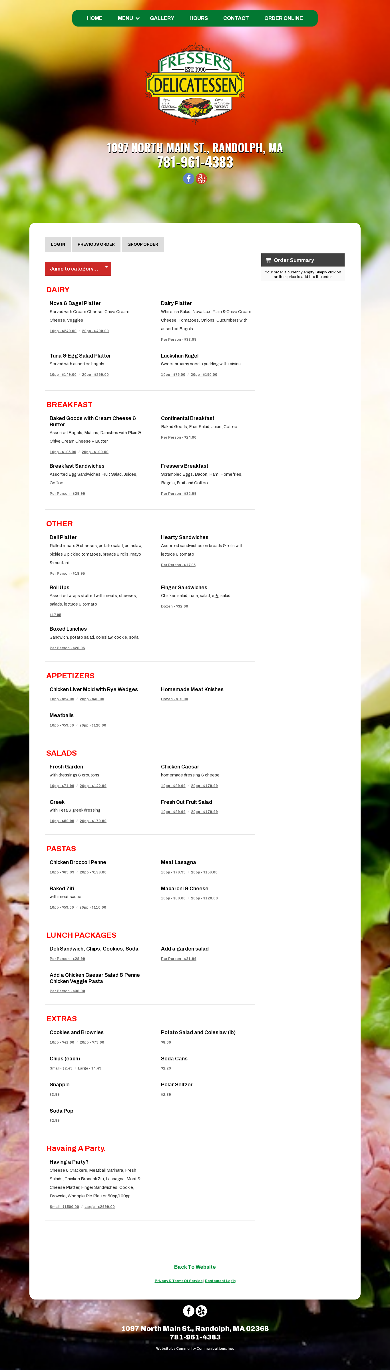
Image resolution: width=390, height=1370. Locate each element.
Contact (236, 18)
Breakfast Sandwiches (77, 466)
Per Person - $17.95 (178, 565)
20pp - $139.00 (93, 872)
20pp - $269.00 (95, 375)
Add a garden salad (185, 949)
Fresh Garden (66, 767)
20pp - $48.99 (92, 699)
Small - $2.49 (61, 1068)
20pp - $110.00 (92, 907)
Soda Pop (61, 1111)
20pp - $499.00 (95, 331)
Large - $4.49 (89, 1068)
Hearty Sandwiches (184, 537)
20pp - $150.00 (204, 375)
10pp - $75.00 (173, 375)
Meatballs (62, 715)
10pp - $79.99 (173, 872)
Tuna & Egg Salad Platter (80, 356)
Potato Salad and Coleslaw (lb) (198, 1032)
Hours (199, 18)
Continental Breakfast (187, 418)
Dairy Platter (176, 303)
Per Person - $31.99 (178, 959)
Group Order (142, 244)
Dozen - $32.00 (174, 606)
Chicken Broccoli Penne (78, 862)
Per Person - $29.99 (67, 494)
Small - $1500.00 (64, 1207)
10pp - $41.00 (62, 1042)
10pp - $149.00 (63, 375)
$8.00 (166, 1042)
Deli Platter (63, 537)
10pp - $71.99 (62, 786)
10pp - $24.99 (62, 699)
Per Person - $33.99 (178, 340)
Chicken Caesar (180, 767)
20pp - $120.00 (92, 725)
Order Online (283, 18)
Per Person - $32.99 (178, 494)
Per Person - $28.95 (67, 648)
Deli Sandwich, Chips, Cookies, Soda (94, 949)
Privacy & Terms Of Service (179, 1281)
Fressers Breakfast (184, 466)
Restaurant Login (220, 1281)
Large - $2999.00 (100, 1207)
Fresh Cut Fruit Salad (186, 802)
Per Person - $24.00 (178, 437)
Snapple (60, 1084)
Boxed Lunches (68, 629)
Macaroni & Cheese (184, 888)
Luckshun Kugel (179, 356)
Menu (125, 18)
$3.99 (55, 1095)
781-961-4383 (195, 161)
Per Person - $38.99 (67, 991)
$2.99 (55, 1121)
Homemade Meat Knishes (192, 689)
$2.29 (166, 1068)
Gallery (162, 18)
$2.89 (166, 1095)
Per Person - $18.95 (67, 574)
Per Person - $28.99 (67, 959)
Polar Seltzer (177, 1084)
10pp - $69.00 (173, 898)
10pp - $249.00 (63, 331)
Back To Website (195, 1267)
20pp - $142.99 (93, 786)
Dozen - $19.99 (174, 699)
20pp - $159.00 (204, 872)
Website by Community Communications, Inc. (195, 1349)
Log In (58, 244)
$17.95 (55, 615)
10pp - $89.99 (173, 786)
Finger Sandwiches (184, 587)
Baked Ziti (62, 888)
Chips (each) (65, 1059)
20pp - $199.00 (95, 452)
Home (94, 18)
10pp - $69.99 (62, 872)
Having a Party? (69, 1162)
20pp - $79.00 (92, 1042)
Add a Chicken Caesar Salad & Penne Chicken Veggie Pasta (95, 978)
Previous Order (96, 244)
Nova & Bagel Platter (75, 303)
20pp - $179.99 (204, 786)
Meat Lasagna (178, 862)
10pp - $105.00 (63, 452)
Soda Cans (174, 1059)
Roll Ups (59, 587)
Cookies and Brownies (77, 1032)
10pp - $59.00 (62, 725)
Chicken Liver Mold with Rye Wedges (94, 689)
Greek (57, 802)
